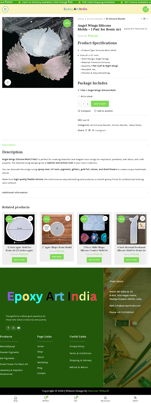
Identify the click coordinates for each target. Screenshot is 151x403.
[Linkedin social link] (93, 130)
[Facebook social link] (86, 130)
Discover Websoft (98, 390)
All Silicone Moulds (115, 18)
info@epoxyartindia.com (128, 305)
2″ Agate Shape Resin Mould (57, 247)
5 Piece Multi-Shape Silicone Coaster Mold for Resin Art (94, 250)
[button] (19, 259)
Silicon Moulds (94, 18)
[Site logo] (75, 9)
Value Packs (135, 125)
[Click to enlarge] (7, 82)
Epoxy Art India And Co (135, 28)
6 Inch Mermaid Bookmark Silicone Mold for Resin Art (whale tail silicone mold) (131, 250)
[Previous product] (141, 18)
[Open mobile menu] (5, 9)
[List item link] (16, 346)
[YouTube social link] (19, 328)
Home (81, 18)
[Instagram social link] (13, 328)
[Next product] (147, 18)
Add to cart (100, 104)
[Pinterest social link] (89, 130)
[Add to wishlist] (30, 218)
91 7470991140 (126, 312)
